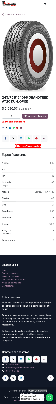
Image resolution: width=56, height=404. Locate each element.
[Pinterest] (17, 128)
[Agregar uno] (18, 116)
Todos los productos (15, 14)
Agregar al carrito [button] (37, 116)
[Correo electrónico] (21, 128)
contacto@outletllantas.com (20, 367)
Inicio (4, 270)
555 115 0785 (12, 370)
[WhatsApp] (14, 128)
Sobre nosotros (10, 273)
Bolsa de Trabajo (10, 276)
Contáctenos (8, 286)
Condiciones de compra (13, 279)
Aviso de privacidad (11, 282)
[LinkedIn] (10, 128)
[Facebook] (3, 128)
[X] (6, 128)
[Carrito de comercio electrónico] (45, 3)
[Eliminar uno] (5, 116)
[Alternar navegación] (51, 4)
